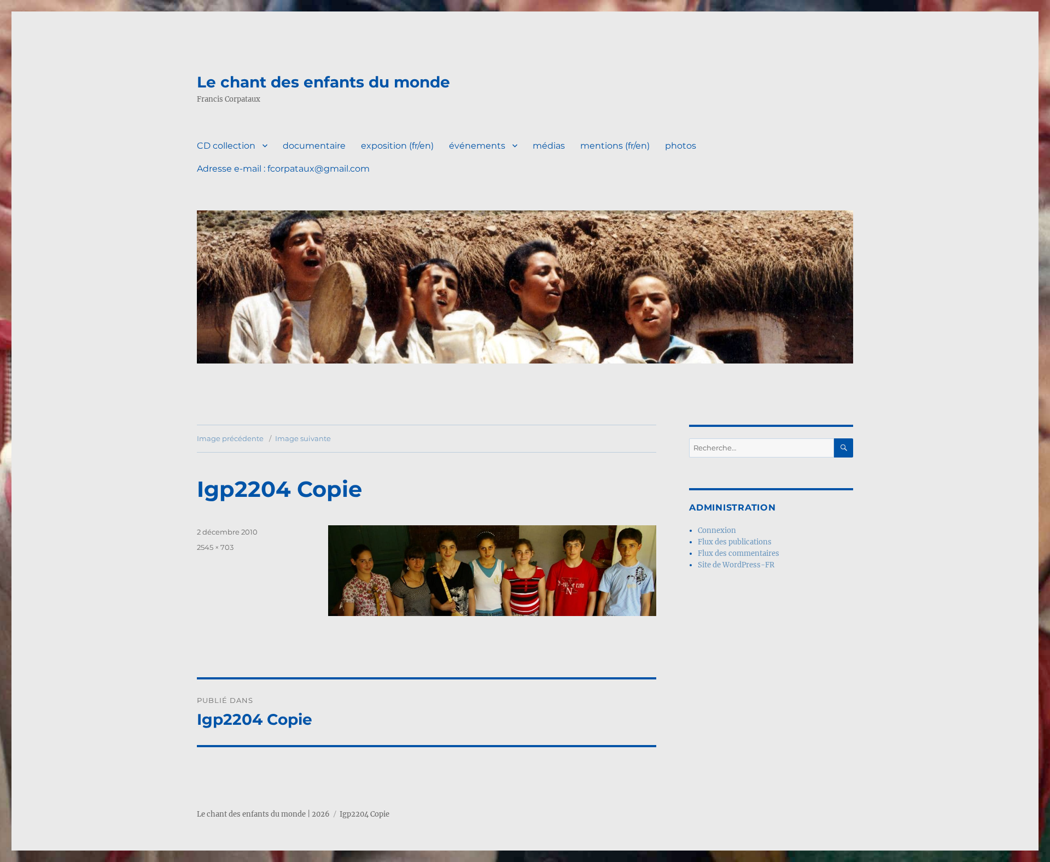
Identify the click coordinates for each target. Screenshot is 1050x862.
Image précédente (230, 438)
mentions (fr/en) (615, 145)
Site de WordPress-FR (736, 565)
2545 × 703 (215, 547)
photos (680, 145)
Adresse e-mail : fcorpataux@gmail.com (283, 168)
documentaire (314, 145)
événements (477, 145)
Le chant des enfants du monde (323, 82)
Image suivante (303, 438)
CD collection (226, 145)
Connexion (717, 530)
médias (549, 145)
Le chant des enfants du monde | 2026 (263, 814)
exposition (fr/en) (397, 145)
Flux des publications (735, 542)
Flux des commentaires (738, 553)
